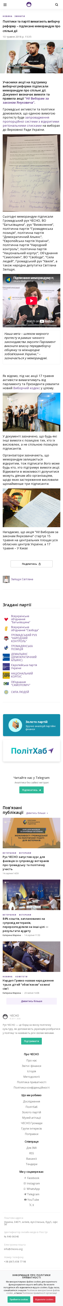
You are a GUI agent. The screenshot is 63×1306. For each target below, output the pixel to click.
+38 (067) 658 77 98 (15, 1261)
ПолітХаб (31, 1107)
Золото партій (31, 1112)
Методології (31, 1077)
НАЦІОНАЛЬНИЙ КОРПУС (22, 675)
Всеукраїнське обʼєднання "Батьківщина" (20, 619)
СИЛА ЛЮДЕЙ (20, 692)
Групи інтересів (31, 1128)
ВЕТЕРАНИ (25, 853)
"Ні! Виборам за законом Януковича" (26, 100)
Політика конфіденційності (32, 1087)
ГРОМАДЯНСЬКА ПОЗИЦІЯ (22, 648)
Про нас (31, 1060)
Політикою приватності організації (39, 1293)
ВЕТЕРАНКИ (9, 853)
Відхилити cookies (44, 1299)
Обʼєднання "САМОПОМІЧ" (20, 684)
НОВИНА (7, 16)
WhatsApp (33, 1189)
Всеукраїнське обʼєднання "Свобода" (25, 629)
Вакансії (31, 1159)
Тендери (31, 1164)
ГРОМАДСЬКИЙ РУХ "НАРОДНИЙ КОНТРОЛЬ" (24, 638)
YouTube (33, 1200)
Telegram (32, 1194)
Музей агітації (31, 1118)
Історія (31, 1071)
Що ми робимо (31, 1095)
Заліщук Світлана (22, 579)
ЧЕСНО (14, 1015)
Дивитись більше (36, 813)
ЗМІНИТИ (19, 16)
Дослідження (31, 1101)
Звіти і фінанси (31, 1066)
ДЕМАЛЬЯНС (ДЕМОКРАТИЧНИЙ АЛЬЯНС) (24, 657)
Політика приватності (31, 1082)
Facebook (33, 1178)
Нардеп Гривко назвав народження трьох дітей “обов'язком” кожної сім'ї (28, 985)
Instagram (33, 1183)
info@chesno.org (13, 1249)
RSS (31, 1153)
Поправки (31, 1134)
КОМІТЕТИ (21, 976)
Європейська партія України (24, 667)
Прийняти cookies (19, 1299)
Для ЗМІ (31, 1148)
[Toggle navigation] (5, 4)
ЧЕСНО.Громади (31, 1123)
